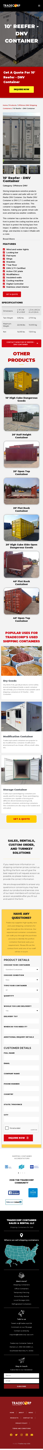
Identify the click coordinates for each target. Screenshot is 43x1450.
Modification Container (18, 736)
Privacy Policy (21, 1423)
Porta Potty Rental (21, 1296)
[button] (5, 138)
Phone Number (11, 1084)
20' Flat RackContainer (21, 509)
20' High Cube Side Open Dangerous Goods (21, 546)
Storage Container (15, 789)
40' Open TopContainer (21, 619)
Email (7, 1063)
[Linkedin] (26, 1434)
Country (8, 1094)
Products (13, 105)
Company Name (12, 1074)
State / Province (13, 1104)
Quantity (9, 996)
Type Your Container (15, 986)
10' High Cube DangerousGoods (21, 399)
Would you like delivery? (17, 1006)
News (31, 1412)
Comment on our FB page (21, 1327)
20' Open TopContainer (21, 473)
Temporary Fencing (21, 1292)
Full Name (9, 1053)
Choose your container (17, 965)
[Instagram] (21, 1434)
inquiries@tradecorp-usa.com (21, 1334)
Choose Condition (14, 975)
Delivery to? (11, 1016)
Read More (9, 239)
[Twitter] (16, 1434)
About (21, 1412)
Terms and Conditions (21, 1428)
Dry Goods (10, 680)
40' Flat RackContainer (21, 583)
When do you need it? (15, 1027)
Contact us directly (21, 1331)
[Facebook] (11, 1434)
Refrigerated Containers (21, 1304)
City (6, 1115)
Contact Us (28, 1418)
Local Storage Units (21, 1300)
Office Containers (21, 1289)
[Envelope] (31, 1434)
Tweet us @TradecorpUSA (21, 1323)
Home (5, 105)
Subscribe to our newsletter (21, 1370)
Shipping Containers (21, 1285)
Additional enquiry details (19, 1037)
